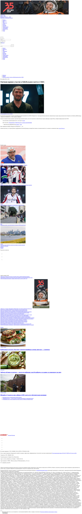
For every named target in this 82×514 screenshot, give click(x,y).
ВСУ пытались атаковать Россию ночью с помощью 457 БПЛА (13, 319)
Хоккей (1, 248)
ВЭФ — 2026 (3, 15)
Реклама (13, 435)
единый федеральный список (41, 470)
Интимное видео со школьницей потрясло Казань (12, 397)
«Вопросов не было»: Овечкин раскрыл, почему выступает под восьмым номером (16, 185)
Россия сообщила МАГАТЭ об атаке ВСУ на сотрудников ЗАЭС (13, 309)
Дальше (2, 327)
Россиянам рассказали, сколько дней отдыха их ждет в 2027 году (13, 278)
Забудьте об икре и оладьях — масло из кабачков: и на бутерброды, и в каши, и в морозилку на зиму (30, 372)
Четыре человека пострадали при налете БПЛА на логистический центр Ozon (16, 277)
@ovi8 (23, 120)
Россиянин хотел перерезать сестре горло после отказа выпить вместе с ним (16, 314)
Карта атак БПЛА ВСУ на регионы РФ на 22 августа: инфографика (14, 315)
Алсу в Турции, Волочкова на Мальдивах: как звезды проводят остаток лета (16, 308)
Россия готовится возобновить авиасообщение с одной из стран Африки (15, 316)
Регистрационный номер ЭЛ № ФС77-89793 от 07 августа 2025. (64, 453)
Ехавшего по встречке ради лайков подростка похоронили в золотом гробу (15, 323)
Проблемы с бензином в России (6, 17)
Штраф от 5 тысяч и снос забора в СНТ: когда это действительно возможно (23, 395)
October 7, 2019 (19, 124)
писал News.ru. (62, 128)
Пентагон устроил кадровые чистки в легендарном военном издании (14, 312)
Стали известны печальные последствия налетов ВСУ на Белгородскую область (16, 318)
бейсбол (2, 247)
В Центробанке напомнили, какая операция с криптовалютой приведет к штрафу (17, 324)
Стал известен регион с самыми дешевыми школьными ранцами (13, 310)
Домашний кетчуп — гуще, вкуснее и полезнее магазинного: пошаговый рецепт (18, 398)
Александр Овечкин (4, 246)
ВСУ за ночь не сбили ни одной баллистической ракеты (12, 313)
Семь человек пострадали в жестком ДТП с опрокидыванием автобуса (15, 276)
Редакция (9, 435)
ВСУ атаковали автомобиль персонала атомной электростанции (13, 321)
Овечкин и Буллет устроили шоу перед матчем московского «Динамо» (13, 165)
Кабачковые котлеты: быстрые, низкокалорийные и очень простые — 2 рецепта (25, 349)
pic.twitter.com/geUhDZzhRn (26, 122)
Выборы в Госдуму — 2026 (5, 16)
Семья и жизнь (3, 347)
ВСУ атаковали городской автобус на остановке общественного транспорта (16, 311)
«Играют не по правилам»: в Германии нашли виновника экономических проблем (17, 317)
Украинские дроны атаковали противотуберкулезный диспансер (13, 320)
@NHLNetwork (18, 122)
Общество (2, 369)
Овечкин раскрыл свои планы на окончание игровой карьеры (12, 205)
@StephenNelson (11, 122)
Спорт (1, 164)
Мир (1, 224)
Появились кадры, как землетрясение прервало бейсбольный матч (13, 225)
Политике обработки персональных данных (48, 511)
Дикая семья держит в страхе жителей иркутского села (12, 322)
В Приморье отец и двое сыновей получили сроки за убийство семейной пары (18, 399)
